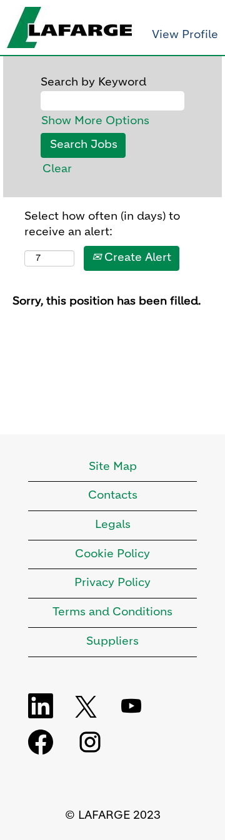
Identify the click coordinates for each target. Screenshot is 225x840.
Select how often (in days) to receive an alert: (102, 224)
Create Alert (136, 257)
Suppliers (112, 641)
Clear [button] (57, 169)
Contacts (113, 495)
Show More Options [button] (95, 121)
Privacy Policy (112, 582)
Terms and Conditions (112, 612)
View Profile (185, 35)
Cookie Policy (112, 554)
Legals (113, 524)
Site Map (113, 466)
